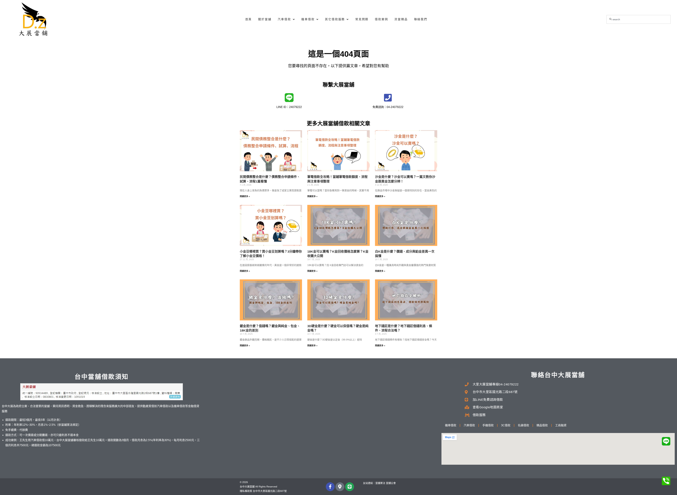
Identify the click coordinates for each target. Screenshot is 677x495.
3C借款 (505, 425)
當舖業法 (380, 483)
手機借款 (488, 425)
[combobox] (638, 19)
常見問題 (361, 19)
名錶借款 (523, 425)
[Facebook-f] (330, 486)
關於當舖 (264, 19)
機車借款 (308, 19)
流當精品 (401, 19)
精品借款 (542, 425)
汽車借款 (284, 19)
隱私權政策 (246, 491)
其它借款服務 (335, 19)
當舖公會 (391, 483)
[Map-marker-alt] (340, 486)
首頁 (248, 19)
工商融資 (560, 425)
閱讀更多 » (245, 196)
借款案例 (381, 19)
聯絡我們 (420, 19)
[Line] (349, 486)
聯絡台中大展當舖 (558, 375)
